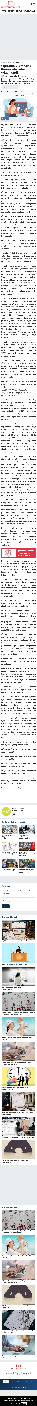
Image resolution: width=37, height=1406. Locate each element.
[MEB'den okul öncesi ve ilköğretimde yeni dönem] (10, 829)
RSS (6, 1381)
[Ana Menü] (34, 4)
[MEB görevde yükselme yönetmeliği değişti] (10, 846)
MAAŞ (3, 11)
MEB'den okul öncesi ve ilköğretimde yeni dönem (9, 837)
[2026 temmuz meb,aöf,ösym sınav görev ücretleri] (27, 829)
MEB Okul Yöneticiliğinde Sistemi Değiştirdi (27, 854)
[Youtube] (23, 1373)
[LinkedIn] (20, 1373)
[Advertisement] (18, 33)
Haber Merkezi (17, 810)
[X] (10, 1373)
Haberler (4, 62)
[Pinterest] (13, 1373)
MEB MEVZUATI (14, 62)
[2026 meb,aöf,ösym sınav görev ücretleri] (10, 863)
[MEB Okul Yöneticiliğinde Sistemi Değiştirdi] (27, 846)
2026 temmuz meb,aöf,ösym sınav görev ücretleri (26, 837)
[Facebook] (6, 1373)
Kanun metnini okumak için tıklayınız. (15, 788)
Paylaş (6, 119)
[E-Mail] (13, 814)
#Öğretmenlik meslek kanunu (10, 87)
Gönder (6, 906)
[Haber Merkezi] (6, 811)
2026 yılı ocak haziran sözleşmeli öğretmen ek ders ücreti (26, 871)
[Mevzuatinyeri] (11, 4)
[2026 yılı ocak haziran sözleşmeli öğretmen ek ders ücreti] (27, 863)
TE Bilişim (23, 1387)
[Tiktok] (27, 1373)
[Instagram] (16, 1373)
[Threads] (30, 1373)
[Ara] (31, 4)
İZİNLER (11, 11)
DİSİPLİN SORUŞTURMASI (25, 11)
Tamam (24, 1403)
